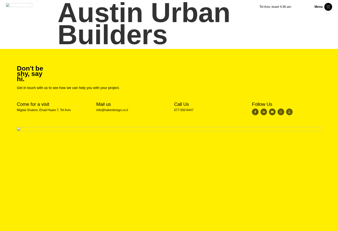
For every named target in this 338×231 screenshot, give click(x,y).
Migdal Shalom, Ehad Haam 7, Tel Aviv (44, 110)
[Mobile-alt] (289, 112)
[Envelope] (272, 112)
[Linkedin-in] (264, 112)
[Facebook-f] (255, 112)
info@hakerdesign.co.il (112, 110)
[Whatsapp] (281, 112)
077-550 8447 (183, 110)
